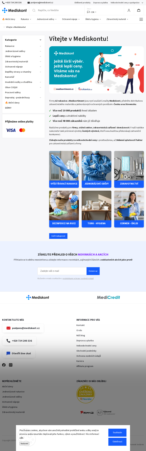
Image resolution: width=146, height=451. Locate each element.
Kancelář (9, 77)
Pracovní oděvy (13, 92)
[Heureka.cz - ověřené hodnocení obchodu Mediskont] (90, 394)
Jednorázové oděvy (15, 51)
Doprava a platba (100, 2)
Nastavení (24, 443)
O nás (79, 330)
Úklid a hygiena (13, 56)
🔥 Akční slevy (12, 102)
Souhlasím (117, 432)
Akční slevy (7, 386)
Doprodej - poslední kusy (17, 97)
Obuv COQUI (11, 87)
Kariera (80, 361)
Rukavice (9, 46)
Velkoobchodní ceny (86, 345)
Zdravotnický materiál (16, 61)
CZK (92, 12)
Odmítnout (117, 441)
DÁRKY (8, 107)
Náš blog (80, 335)
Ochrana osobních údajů (88, 356)
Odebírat (93, 271)
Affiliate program (84, 366)
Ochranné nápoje (14, 66)
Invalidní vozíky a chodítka (18, 82)
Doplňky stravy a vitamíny (18, 71)
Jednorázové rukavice (13, 391)
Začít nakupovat (58, 236)
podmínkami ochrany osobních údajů (78, 278)
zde (21, 437)
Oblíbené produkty (82, 2)
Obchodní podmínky (86, 350)
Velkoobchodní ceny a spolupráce (125, 2)
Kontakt (80, 325)
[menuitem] (10, 19)
